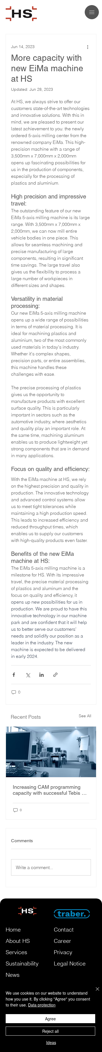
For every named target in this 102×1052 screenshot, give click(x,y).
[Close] (94, 992)
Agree (50, 1018)
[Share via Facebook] (13, 674)
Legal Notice (70, 963)
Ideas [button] (51, 1042)
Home (13, 929)
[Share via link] (55, 674)
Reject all (50, 1031)
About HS (18, 940)
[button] (91, 12)
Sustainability (22, 963)
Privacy (63, 952)
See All (85, 715)
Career (62, 940)
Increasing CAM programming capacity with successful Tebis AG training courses (51, 790)
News (13, 974)
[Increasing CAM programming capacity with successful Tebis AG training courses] (51, 752)
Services (16, 952)
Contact (64, 929)
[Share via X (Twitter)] (27, 674)
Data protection (42, 1005)
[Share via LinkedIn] (41, 674)
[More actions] (87, 46)
